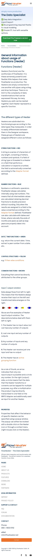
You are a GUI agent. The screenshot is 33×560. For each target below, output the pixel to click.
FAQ (2, 509)
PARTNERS (5, 488)
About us (5, 470)
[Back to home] (11, 3)
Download (5, 481)
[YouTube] (31, 555)
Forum (4, 512)
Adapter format (22, 171)
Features (5, 477)
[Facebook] (21, 555)
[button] (31, 3)
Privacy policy (7, 501)
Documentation (7, 516)
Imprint (4, 497)
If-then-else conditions (14, 260)
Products (5, 474)
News (3, 484)
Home (3, 467)
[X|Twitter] (26, 555)
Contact (16, 540)
